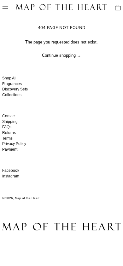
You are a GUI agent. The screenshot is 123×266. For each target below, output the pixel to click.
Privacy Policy (14, 144)
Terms (7, 138)
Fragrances (12, 84)
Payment (9, 149)
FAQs (6, 127)
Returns (9, 132)
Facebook (10, 170)
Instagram (10, 176)
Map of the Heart (27, 198)
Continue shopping (59, 55)
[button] (118, 7)
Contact (8, 116)
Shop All (9, 78)
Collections (11, 95)
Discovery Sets (15, 89)
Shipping (10, 121)
